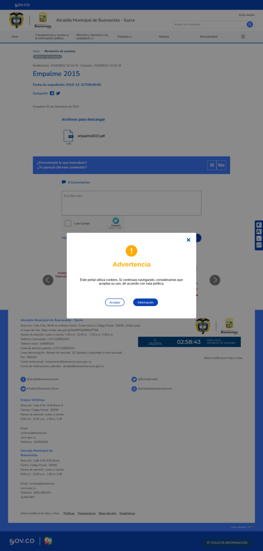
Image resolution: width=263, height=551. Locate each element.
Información (145, 302)
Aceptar (115, 302)
